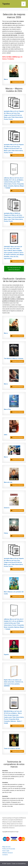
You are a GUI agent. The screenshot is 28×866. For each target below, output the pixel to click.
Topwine (6, 4)
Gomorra (6, 507)
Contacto (5, 854)
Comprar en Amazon (18, 82)
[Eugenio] (14, 646)
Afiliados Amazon (7, 852)
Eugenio (6, 654)
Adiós (5, 434)
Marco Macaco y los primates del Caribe (13, 593)
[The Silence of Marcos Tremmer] (14, 350)
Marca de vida (8, 482)
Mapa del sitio (6, 847)
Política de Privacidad (8, 849)
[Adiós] (14, 426)
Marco (6, 79)
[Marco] (14, 71)
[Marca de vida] (14, 474)
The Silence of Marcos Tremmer (13, 358)
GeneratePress (22, 863)
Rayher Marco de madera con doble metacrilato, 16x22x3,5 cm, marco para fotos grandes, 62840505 (13, 683)
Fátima (6, 533)
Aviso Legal (5, 850)
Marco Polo (7, 409)
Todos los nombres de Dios (12, 748)
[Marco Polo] (14, 401)
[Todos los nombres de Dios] (14, 740)
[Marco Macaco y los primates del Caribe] (14, 583)
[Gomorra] (14, 499)
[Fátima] (14, 525)
